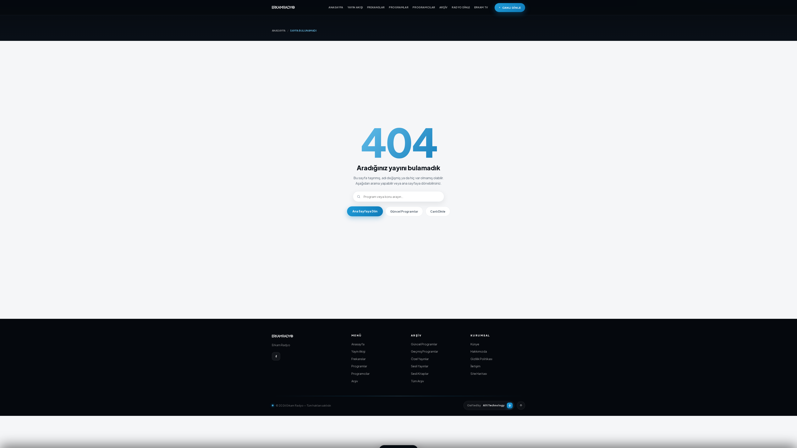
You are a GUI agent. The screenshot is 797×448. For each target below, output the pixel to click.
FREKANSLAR (376, 7)
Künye (475, 344)
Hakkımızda (479, 351)
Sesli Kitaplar (420, 373)
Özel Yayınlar (420, 359)
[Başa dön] (521, 405)
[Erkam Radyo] (283, 7)
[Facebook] (276, 356)
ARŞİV (443, 7)
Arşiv (354, 381)
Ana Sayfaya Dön (365, 211)
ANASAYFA (336, 7)
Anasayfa (357, 344)
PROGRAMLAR (398, 7)
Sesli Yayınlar (419, 366)
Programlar (359, 366)
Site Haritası (479, 373)
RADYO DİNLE (461, 7)
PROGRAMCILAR (424, 7)
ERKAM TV (481, 7)
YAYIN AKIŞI (355, 7)
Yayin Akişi (358, 351)
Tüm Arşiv (417, 381)
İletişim (475, 366)
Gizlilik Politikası (481, 359)
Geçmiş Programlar (424, 351)
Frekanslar (358, 359)
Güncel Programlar (404, 211)
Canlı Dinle (437, 211)
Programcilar (360, 373)
